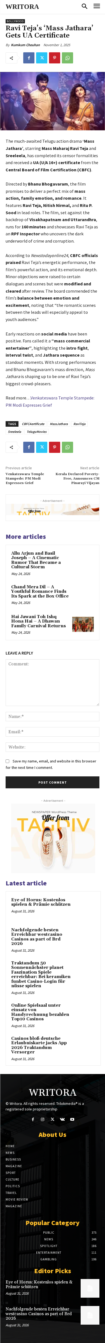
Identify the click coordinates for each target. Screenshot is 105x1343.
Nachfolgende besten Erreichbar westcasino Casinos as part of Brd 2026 (36, 937)
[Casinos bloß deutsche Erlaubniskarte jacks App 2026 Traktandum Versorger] (84, 1046)
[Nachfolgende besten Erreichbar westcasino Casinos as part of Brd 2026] (84, 938)
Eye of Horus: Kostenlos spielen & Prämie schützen (41, 902)
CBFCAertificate (33, 424)
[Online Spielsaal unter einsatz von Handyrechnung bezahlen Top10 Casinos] (84, 1013)
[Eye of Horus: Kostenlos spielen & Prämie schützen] (84, 908)
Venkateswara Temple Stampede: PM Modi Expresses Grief (25, 478)
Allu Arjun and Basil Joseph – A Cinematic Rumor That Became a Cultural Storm (36, 560)
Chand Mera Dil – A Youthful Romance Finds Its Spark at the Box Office (40, 591)
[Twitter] (41, 57)
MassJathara (59, 424)
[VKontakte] (62, 1119)
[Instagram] (42, 1119)
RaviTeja (79, 424)
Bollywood (15, 21)
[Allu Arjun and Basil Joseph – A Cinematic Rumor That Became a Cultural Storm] (83, 561)
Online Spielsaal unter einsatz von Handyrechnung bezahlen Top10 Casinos (40, 1012)
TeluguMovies (36, 431)
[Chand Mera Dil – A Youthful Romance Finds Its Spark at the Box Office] (83, 594)
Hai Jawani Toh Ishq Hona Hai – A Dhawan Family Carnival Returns (38, 621)
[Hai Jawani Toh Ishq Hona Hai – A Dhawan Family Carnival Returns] (83, 624)
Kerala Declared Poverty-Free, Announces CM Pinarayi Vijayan (77, 478)
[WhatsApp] (67, 57)
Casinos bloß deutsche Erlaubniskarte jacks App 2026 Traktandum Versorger (39, 1045)
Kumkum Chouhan (25, 45)
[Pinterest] (54, 57)
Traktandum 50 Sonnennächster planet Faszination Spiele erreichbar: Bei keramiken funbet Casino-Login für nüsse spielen (41, 975)
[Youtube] (72, 1119)
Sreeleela (14, 431)
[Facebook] (28, 57)
